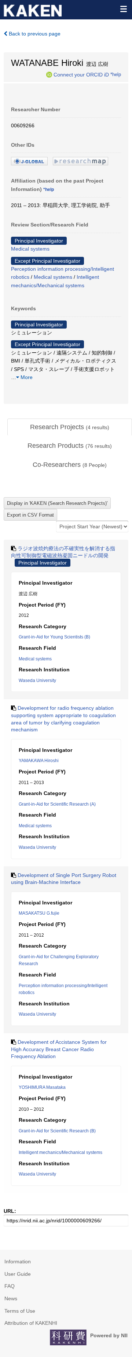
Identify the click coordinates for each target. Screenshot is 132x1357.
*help (115, 74)
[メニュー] (123, 9)
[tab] (69, 427)
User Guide (17, 1274)
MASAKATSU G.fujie (39, 913)
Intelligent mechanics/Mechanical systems (60, 1152)
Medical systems (30, 249)
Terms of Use (19, 1311)
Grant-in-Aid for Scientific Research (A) (57, 804)
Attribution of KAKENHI (30, 1323)
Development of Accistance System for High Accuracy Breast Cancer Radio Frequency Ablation (59, 1049)
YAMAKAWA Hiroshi (39, 760)
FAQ (9, 1286)
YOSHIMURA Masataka (42, 1087)
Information (17, 1261)
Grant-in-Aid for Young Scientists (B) (54, 637)
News (10, 1298)
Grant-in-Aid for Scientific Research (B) (57, 1130)
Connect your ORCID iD (81, 74)
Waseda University (37, 680)
